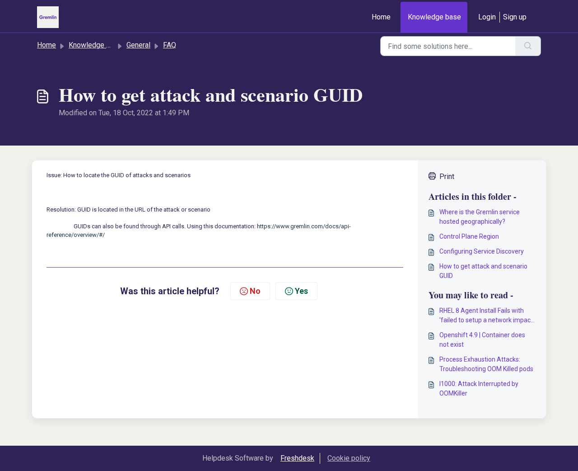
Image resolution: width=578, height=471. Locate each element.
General (138, 45)
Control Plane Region (469, 236)
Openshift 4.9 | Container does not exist (482, 339)
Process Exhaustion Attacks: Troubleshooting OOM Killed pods (486, 364)
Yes (301, 291)
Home (381, 17)
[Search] (528, 46)
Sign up (515, 17)
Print (446, 176)
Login (487, 17)
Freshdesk (297, 458)
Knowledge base (434, 17)
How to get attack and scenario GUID (483, 271)
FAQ (169, 45)
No (255, 291)
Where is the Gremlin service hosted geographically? (479, 216)
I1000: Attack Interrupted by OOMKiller (478, 388)
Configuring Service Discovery (481, 251)
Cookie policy (348, 458)
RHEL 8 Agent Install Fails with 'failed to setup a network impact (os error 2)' (486, 316)
